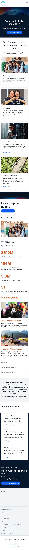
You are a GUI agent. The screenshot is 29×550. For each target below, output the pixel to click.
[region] (14, 543)
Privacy (2, 521)
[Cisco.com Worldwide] (3, 2)
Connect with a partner (6, 503)
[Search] (23, 2)
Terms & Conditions (5, 518)
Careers (3, 500)
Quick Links (4, 492)
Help (2, 515)
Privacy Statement (14, 544)
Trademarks (3, 530)
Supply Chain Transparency (7, 533)
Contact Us (3, 497)
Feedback (3, 512)
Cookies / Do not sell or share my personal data (11, 524)
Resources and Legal (6, 509)
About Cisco (3, 494)
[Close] (27, 537)
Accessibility (3, 527)
